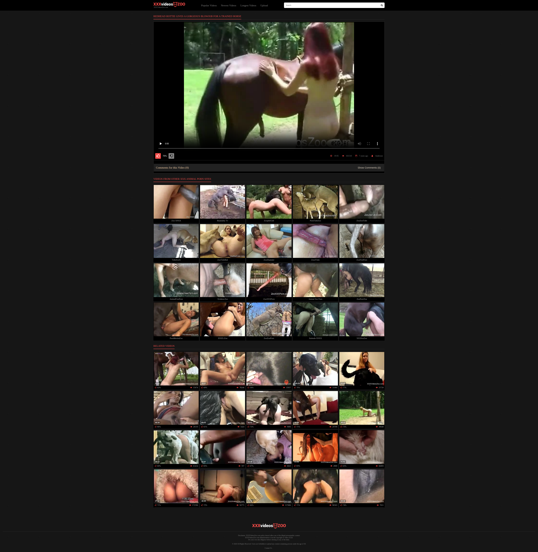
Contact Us (268, 548)
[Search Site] (381, 5)
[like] (158, 156)
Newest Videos (228, 5)
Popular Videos (209, 5)
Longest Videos (248, 5)
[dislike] (171, 156)
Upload (264, 5)
